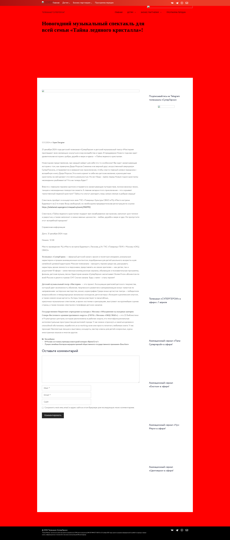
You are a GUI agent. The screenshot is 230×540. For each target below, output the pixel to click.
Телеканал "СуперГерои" (53, 12)
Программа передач (176, 12)
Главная (118, 12)
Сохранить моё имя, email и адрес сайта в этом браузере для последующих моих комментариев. (89, 407)
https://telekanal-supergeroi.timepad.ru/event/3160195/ (66, 207)
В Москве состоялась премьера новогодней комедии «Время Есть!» (72, 341)
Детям (130, 12)
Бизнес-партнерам (150, 12)
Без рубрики (50, 339)
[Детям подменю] (69, 2)
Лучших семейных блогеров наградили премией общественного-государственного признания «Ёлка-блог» (87, 344)
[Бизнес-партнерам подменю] (91, 2)
